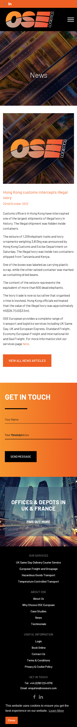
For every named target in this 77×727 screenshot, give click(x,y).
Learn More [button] (56, 710)
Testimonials (38, 624)
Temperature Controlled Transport (38, 581)
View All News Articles (27, 360)
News (38, 617)
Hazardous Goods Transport (38, 575)
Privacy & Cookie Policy (38, 666)
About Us (38, 598)
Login (38, 641)
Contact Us (38, 654)
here (26, 344)
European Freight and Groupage (38, 568)
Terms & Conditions (38, 660)
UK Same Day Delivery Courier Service (38, 562)
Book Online (39, 647)
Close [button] (11, 720)
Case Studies (38, 611)
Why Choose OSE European (38, 605)
